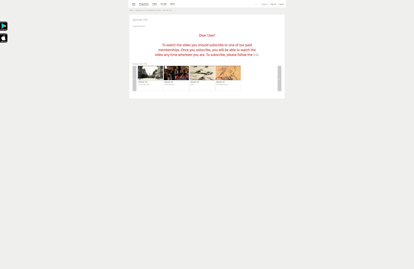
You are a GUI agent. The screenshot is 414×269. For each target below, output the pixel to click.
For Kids (164, 4)
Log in (281, 4)
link (255, 55)
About (172, 4)
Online (154, 4)
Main (133, 4)
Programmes (144, 4)
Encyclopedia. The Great (153, 10)
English (264, 4)
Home (131, 10)
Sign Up (273, 4)
